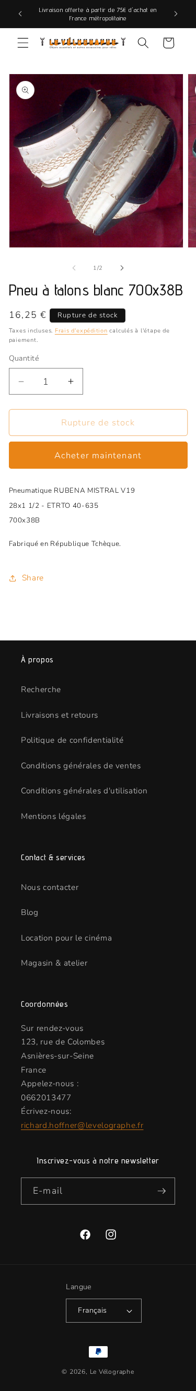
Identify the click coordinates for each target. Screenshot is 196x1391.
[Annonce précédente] (20, 14)
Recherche (41, 689)
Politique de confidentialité (72, 739)
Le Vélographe (112, 1372)
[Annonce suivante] (176, 14)
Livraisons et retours (59, 714)
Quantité (24, 358)
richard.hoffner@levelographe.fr (82, 1125)
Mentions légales (53, 816)
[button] (23, 42)
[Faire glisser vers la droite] (122, 268)
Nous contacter (49, 887)
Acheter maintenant (98, 455)
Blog (30, 912)
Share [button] (33, 577)
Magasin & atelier (54, 962)
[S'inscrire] (161, 1191)
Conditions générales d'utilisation (84, 790)
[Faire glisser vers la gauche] (73, 268)
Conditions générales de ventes (81, 765)
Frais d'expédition (81, 331)
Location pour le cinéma (66, 937)
